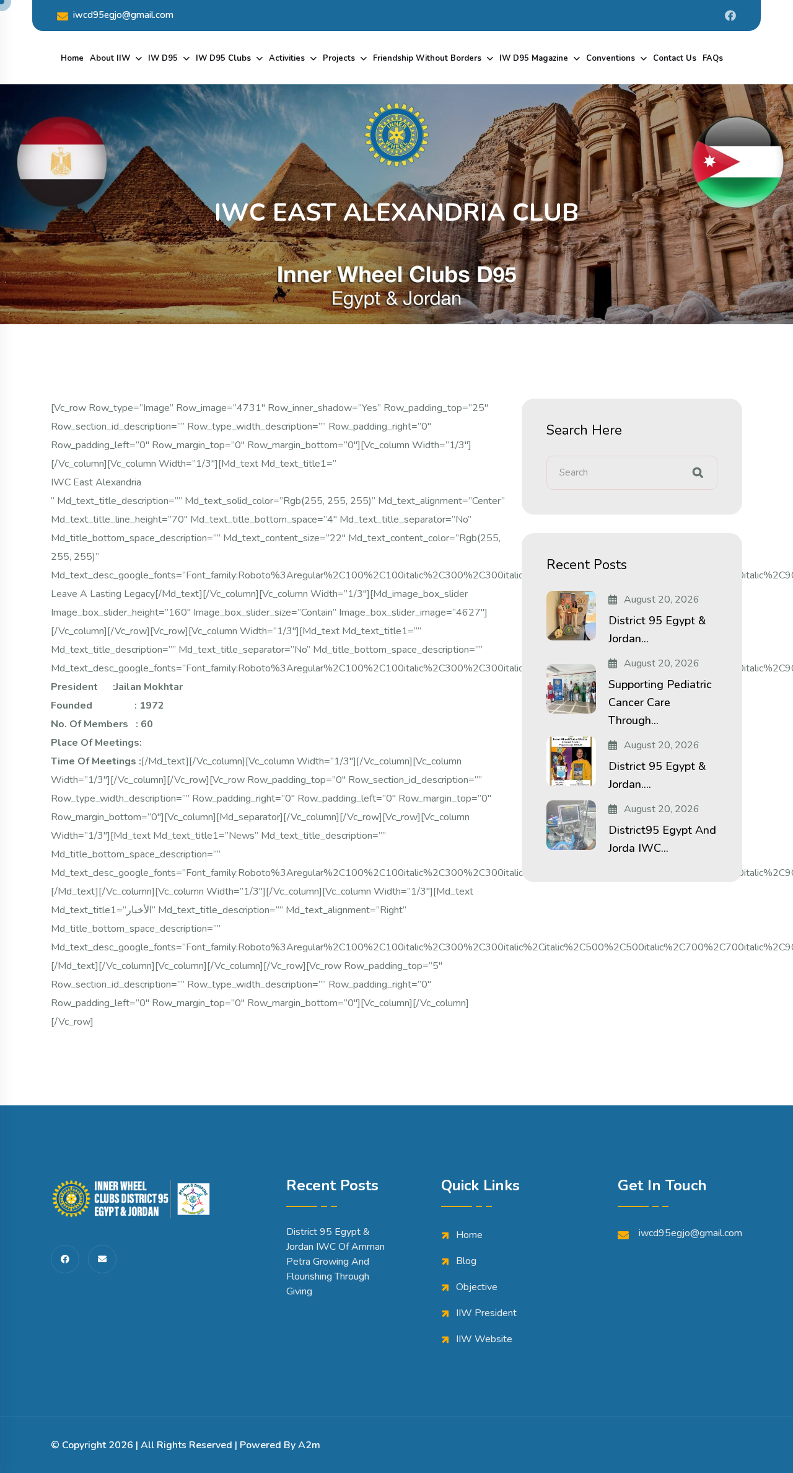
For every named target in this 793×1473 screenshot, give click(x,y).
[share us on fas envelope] (102, 1259)
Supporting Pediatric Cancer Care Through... (660, 702)
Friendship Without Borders (427, 58)
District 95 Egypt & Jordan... (657, 629)
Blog (466, 1261)
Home (72, 58)
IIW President (486, 1313)
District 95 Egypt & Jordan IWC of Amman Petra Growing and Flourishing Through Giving (335, 1261)
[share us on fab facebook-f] (65, 1259)
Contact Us (674, 58)
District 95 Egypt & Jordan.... (657, 775)
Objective (476, 1287)
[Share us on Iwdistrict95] (730, 15)
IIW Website (484, 1339)
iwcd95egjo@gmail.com (123, 15)
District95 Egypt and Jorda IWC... (662, 839)
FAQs (713, 58)
